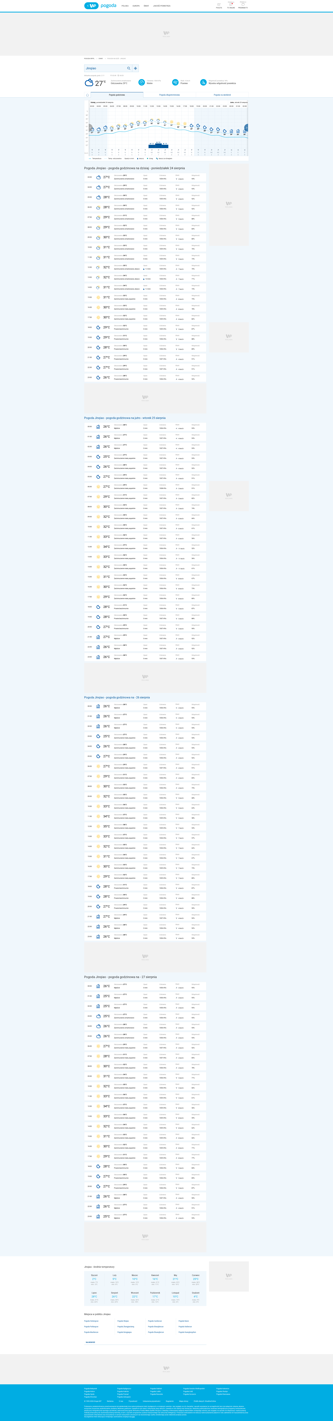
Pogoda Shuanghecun (156, 1332)
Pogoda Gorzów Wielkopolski (194, 1389)
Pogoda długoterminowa (169, 94)
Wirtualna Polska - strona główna (91, 5)
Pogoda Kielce (89, 1391)
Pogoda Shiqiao (123, 1321)
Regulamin (170, 1401)
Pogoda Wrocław (90, 1397)
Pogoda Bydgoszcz (124, 1389)
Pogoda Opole (89, 1394)
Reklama (110, 1401)
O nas (121, 1401)
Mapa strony (183, 1401)
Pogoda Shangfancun (156, 1326)
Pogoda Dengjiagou (124, 1332)
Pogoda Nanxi (184, 1321)
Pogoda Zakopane (124, 1397)
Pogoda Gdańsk (156, 1389)
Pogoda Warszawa (223, 1394)
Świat (146, 6)
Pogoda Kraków (123, 1391)
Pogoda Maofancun (91, 1332)
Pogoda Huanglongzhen (187, 1332)
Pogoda (108, 6)
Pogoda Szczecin (189, 1394)
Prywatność (133, 1401)
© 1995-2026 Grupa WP (92, 1401)
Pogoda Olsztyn (222, 1391)
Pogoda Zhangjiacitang (125, 1326)
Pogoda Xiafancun (185, 1326)
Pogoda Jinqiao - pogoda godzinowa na (109, 697)
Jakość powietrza (161, 6)
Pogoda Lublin (155, 1391)
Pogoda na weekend (222, 94)
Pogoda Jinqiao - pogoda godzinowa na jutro (112, 418)
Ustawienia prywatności (151, 1401)
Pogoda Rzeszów (156, 1394)
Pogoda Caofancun (155, 1321)
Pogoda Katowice (222, 1389)
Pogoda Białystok (90, 1389)
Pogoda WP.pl (89, 58)
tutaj (133, 1417)
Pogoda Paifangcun (91, 1326)
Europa (136, 6)
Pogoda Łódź (188, 1391)
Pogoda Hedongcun (91, 1321)
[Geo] (135, 68)
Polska (125, 6)
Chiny (101, 58)
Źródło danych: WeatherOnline (205, 1401)
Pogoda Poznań (123, 1394)
